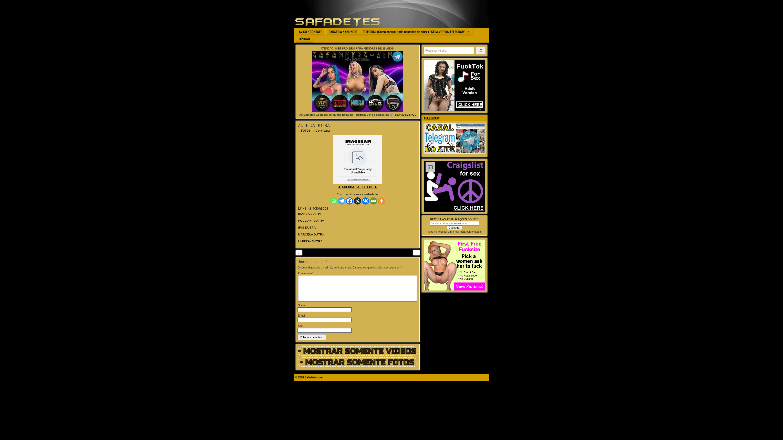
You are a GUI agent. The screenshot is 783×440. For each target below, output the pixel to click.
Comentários (323, 130)
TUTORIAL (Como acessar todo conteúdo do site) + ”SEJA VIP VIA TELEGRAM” (414, 32)
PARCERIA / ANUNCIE (342, 32)
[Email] (373, 201)
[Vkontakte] (365, 201)
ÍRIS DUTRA (307, 227)
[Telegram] (341, 201)
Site (300, 325)
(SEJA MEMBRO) (404, 114)
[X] (357, 201)
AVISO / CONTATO (310, 32)
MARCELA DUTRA (311, 234)
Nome (301, 305)
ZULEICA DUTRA (314, 125)
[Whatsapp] (333, 201)
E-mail (301, 315)
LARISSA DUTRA (310, 241)
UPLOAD (304, 39)
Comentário (305, 273)
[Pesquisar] (481, 50)
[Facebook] (349, 201)
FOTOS (305, 130)
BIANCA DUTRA (309, 213)
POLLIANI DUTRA (311, 220)
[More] (381, 201)
